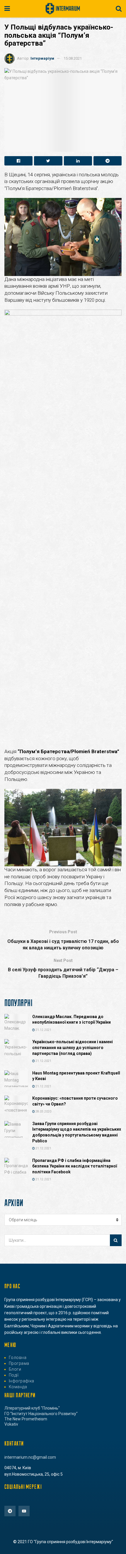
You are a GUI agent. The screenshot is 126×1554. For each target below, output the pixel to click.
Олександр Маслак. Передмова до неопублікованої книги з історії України (71, 1019)
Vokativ (11, 1424)
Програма (19, 1363)
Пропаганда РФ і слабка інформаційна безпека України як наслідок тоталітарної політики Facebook (74, 1166)
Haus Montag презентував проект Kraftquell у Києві (76, 1076)
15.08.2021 (73, 58)
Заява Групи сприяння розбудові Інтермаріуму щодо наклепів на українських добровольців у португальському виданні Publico (76, 1132)
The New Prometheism (25, 1419)
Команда (18, 1386)
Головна (17, 1357)
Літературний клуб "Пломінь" (32, 1408)
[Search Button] (116, 1240)
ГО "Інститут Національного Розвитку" (41, 1413)
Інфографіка (21, 1381)
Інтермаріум (42, 58)
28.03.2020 (43, 1111)
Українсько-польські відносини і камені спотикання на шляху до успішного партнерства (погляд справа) (72, 1047)
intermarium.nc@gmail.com (30, 1457)
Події (13, 1375)
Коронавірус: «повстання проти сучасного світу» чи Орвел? (75, 1101)
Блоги (15, 1369)
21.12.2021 (43, 1030)
